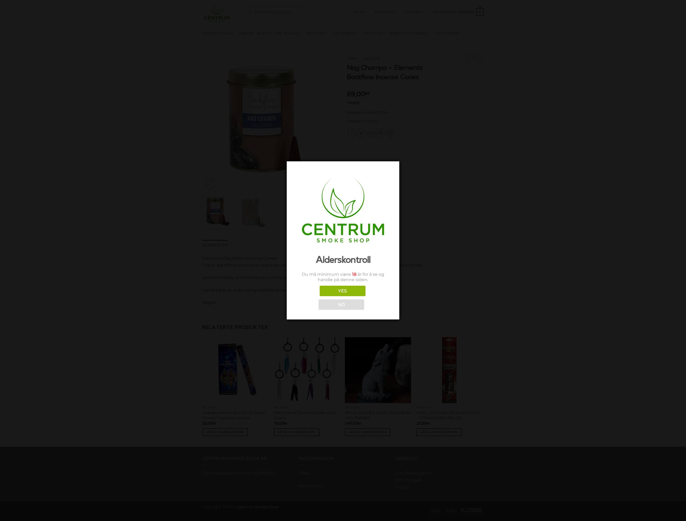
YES (342, 290)
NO (341, 304)
